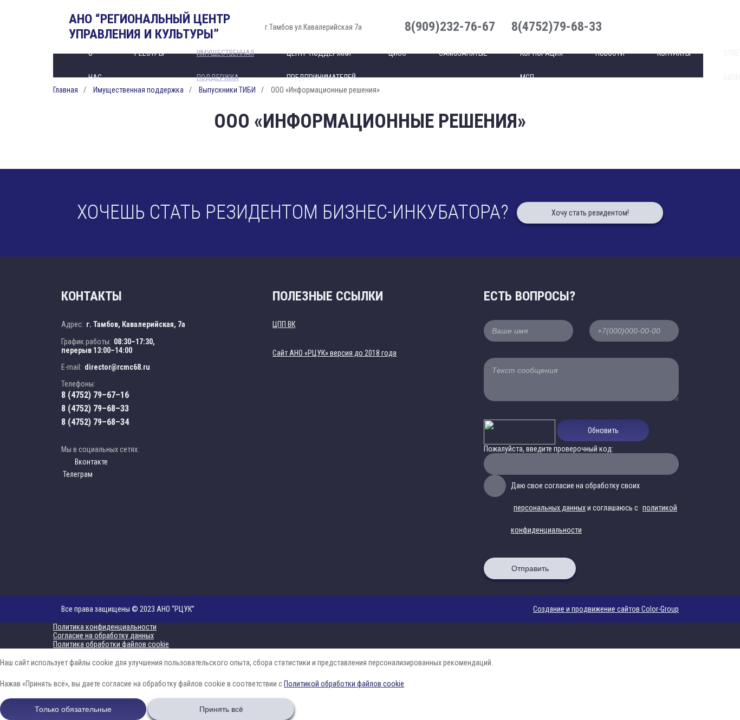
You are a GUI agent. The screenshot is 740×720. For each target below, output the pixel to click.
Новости (610, 53)
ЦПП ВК (283, 324)
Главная (65, 90)
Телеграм (77, 474)
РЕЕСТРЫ (149, 53)
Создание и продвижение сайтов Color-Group (606, 609)
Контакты (674, 53)
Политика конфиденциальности (105, 627)
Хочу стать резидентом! (590, 212)
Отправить (530, 568)
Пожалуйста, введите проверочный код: (548, 448)
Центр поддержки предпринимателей (321, 65)
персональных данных (550, 507)
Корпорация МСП (541, 65)
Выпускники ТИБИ (227, 90)
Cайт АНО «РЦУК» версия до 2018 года (334, 353)
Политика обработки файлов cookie (111, 644)
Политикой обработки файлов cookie (344, 683)
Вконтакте (91, 461)
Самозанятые (463, 53)
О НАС (95, 65)
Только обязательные (73, 709)
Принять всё (221, 709)
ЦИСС (397, 53)
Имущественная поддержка (225, 65)
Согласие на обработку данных (103, 635)
